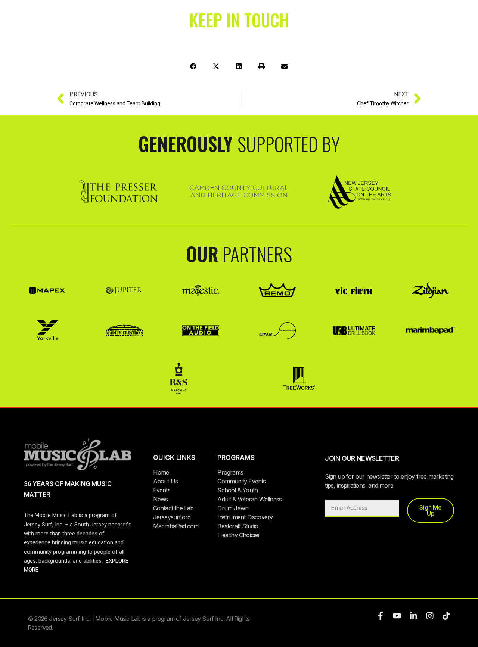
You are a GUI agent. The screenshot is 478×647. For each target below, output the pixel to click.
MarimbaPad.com (176, 526)
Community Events (241, 481)
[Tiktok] (446, 616)
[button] (193, 66)
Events (161, 490)
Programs (230, 472)
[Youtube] (397, 616)
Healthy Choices (238, 535)
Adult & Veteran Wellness (249, 499)
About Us (165, 481)
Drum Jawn (232, 508)
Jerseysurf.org (172, 517)
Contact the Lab (173, 508)
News (160, 499)
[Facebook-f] (380, 616)
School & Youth (237, 490)
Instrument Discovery (245, 517)
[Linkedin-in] (413, 616)
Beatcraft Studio (237, 526)
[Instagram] (430, 616)
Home (161, 472)
